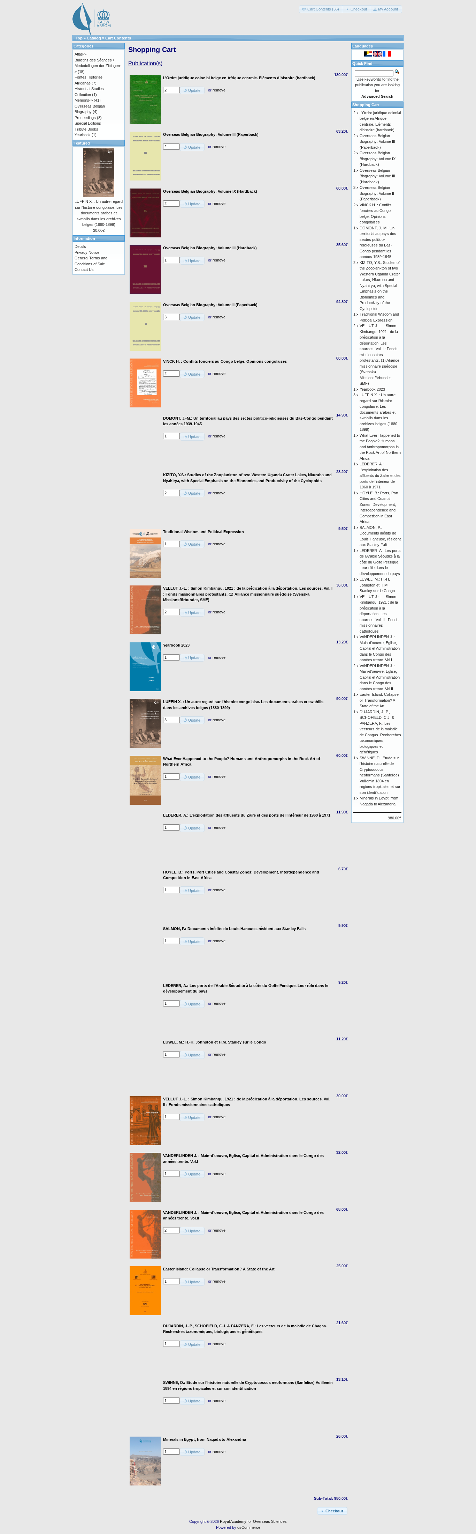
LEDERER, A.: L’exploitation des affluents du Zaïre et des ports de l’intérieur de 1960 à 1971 (380, 475)
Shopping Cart (365, 105)
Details (80, 246)
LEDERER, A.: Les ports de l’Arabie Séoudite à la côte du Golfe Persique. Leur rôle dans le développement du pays (380, 562)
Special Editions (88, 123)
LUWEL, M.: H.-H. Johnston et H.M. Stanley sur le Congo (377, 585)
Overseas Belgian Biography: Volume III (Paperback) (377, 141)
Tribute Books (86, 129)
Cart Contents (118, 38)
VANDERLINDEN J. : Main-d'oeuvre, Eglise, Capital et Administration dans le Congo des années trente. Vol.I (380, 648)
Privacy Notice (87, 252)
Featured (82, 143)
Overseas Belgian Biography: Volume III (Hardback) (377, 176)
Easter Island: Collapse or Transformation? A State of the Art (379, 700)
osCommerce (248, 1527)
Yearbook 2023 (372, 389)
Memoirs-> (84, 100)
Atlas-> (80, 54)
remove (219, 90)
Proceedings (85, 118)
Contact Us (84, 269)
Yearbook (83, 135)
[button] (321, 9)
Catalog (94, 38)
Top (79, 38)
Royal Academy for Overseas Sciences (253, 1521)
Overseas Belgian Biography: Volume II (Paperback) (377, 193)
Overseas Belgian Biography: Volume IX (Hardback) (378, 159)
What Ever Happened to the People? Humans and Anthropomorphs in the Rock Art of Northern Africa (380, 446)
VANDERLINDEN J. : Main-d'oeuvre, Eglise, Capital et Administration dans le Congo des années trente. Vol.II (380, 677)
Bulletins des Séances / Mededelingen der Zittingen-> (98, 66)
